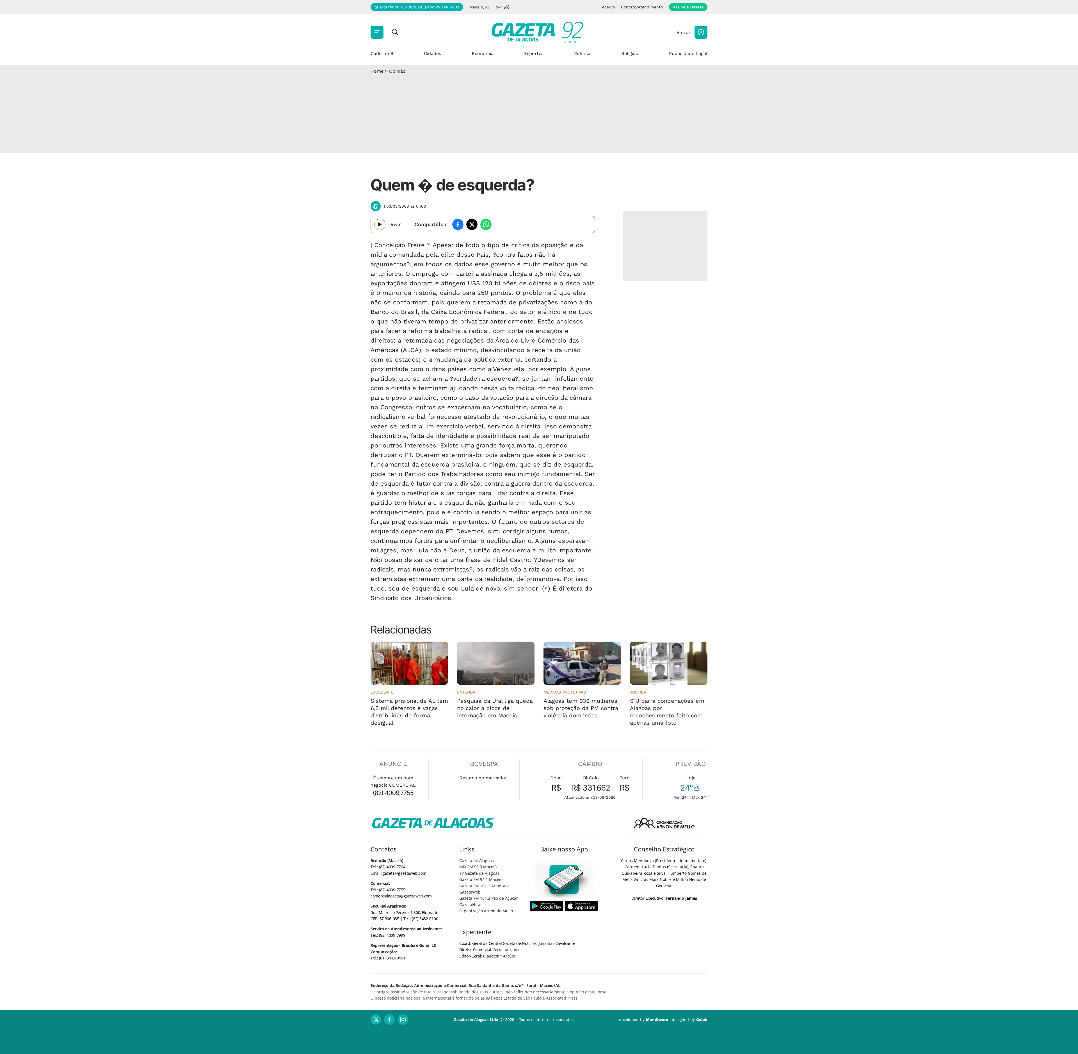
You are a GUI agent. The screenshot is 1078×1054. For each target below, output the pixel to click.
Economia (483, 53)
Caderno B (382, 53)
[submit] (395, 32)
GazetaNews (471, 904)
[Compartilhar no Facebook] (457, 224)
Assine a (688, 7)
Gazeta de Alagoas (476, 860)
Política (582, 53)
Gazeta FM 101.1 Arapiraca (484, 885)
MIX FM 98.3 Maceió (478, 866)
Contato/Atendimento (642, 7)
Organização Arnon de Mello (486, 910)
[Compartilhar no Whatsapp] (486, 224)
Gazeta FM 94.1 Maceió (481, 879)
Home (377, 71)
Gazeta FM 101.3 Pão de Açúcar (488, 898)
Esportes (533, 53)
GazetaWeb (470, 892)
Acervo (608, 7)
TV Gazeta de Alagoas (479, 873)
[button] (701, 32)
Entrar (684, 32)
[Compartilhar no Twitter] (472, 224)
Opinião (397, 71)
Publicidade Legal (688, 53)
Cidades (432, 53)
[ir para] (564, 879)
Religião (629, 53)
